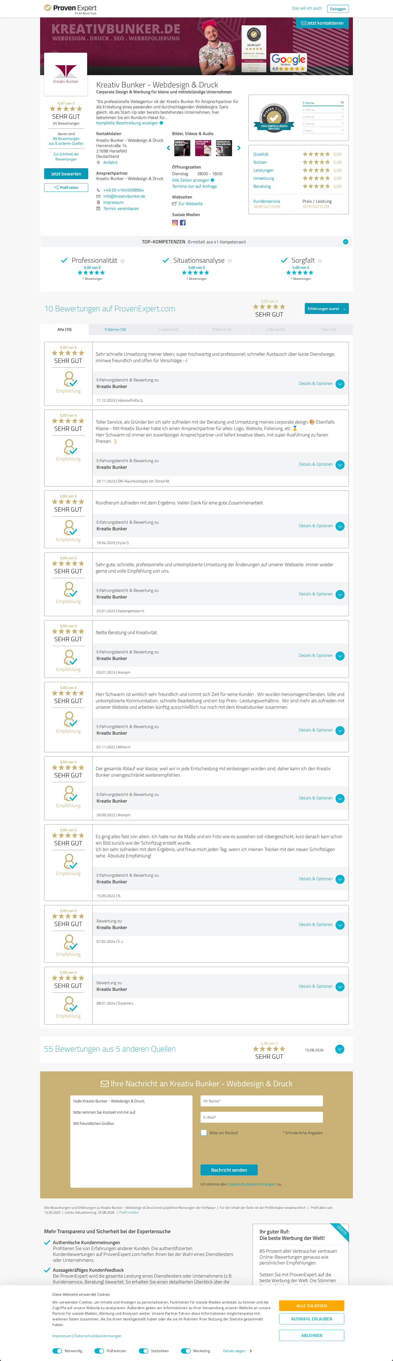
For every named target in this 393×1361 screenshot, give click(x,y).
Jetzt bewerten (66, 173)
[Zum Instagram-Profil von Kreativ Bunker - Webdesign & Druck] (176, 225)
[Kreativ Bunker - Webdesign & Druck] (66, 74)
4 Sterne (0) (168, 329)
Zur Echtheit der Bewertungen (66, 156)
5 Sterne (308, 103)
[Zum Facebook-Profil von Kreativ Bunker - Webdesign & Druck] (184, 225)
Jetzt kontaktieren (325, 22)
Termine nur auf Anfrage (194, 186)
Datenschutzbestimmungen (98, 1336)
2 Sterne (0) (275, 329)
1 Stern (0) (327, 329)
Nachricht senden (229, 1169)
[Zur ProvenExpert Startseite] (70, 10)
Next (239, 148)
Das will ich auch (307, 8)
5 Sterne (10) (115, 329)
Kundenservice (266, 201)
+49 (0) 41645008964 (123, 190)
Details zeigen (234, 1351)
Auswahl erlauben (311, 1319)
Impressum (62, 1336)
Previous (168, 148)
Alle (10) (64, 329)
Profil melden (129, 1212)
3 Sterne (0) (222, 329)
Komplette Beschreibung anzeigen (127, 123)
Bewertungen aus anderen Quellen (66, 141)
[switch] (99, 1351)
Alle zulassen (311, 1306)
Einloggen (338, 8)
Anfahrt (110, 162)
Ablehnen (311, 1335)
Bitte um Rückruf (224, 1133)
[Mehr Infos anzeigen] (274, 118)
